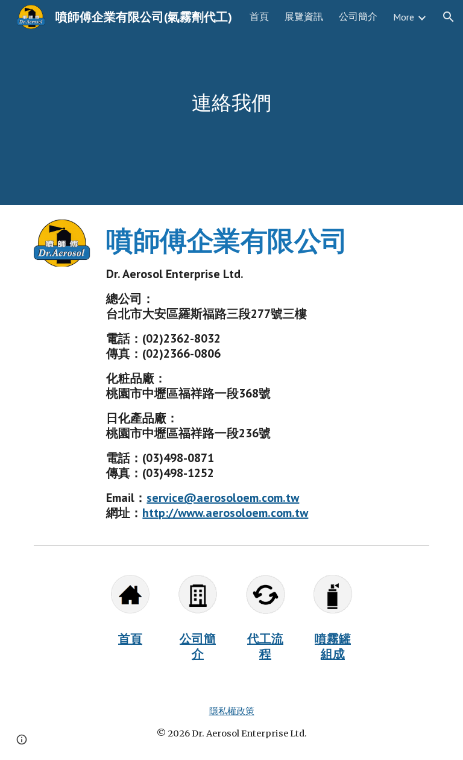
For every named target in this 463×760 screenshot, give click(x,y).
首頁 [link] (259, 16)
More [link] (403, 17)
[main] (231, 103)
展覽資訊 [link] (304, 16)
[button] (448, 16)
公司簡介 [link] (358, 16)
